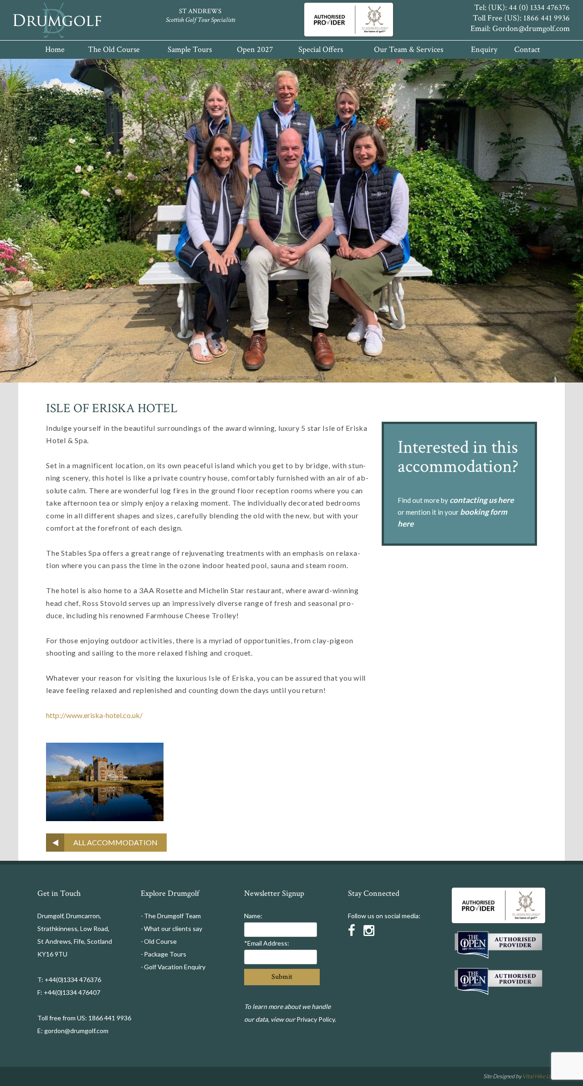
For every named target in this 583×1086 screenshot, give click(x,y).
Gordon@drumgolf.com (531, 28)
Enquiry (484, 49)
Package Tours (165, 954)
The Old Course (114, 49)
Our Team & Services (408, 49)
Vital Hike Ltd (538, 1076)
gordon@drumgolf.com (76, 1030)
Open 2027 (255, 49)
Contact (527, 49)
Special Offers (320, 49)
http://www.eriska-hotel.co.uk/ (94, 715)
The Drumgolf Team (172, 916)
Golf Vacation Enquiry (174, 967)
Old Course (160, 941)
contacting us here (482, 500)
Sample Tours (190, 49)
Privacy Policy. (316, 1019)
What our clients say (173, 928)
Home (55, 49)
